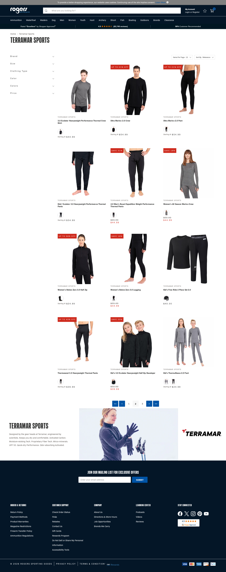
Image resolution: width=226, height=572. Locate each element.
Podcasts (140, 512)
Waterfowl (31, 20)
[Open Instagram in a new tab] (193, 513)
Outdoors (144, 20)
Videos (139, 516)
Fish (122, 20)
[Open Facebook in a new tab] (180, 513)
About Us (98, 512)
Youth (82, 20)
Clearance (169, 20)
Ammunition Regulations (21, 535)
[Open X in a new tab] (186, 513)
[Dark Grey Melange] (166, 382)
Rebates (56, 521)
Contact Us (57, 526)
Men (62, 20)
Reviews (140, 521)
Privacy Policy (66, 563)
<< (115, 403)
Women (72, 20)
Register (196, 12)
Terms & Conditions (93, 563)
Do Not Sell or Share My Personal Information (67, 542)
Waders (43, 20)
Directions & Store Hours (105, 516)
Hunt (92, 20)
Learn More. (161, 2)
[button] (167, 2)
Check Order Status (61, 512)
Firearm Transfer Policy (21, 531)
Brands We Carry (102, 526)
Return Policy (16, 512)
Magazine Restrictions (20, 526)
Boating (132, 20)
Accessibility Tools (60, 549)
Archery (102, 20)
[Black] (114, 129)
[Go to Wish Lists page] (205, 11)
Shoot (113, 20)
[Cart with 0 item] (212, 11)
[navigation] (32, 75)
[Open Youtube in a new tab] (206, 513)
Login (187, 12)
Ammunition (16, 20)
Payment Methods (18, 516)
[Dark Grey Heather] (166, 213)
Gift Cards (56, 531)
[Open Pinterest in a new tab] (199, 513)
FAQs (54, 516)
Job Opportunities (102, 521)
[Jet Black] (61, 132)
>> (156, 403)
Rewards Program (60, 535)
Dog (53, 20)
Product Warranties (19, 521)
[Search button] (46, 11)
